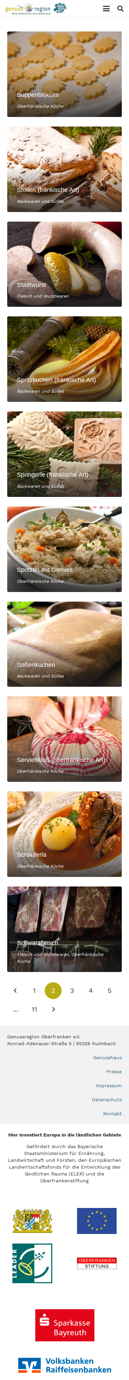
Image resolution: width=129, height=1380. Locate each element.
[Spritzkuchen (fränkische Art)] (64, 359)
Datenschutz (107, 1099)
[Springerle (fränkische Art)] (64, 454)
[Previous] (15, 990)
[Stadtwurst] (64, 264)
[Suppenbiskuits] (64, 74)
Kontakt (112, 1113)
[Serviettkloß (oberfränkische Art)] (64, 739)
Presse (114, 1071)
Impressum (109, 1085)
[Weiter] (53, 1009)
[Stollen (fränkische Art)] (64, 169)
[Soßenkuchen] (64, 644)
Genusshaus (107, 1057)
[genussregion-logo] (36, 8)
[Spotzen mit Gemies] (64, 549)
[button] (106, 8)
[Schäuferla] (64, 834)
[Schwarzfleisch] (64, 929)
